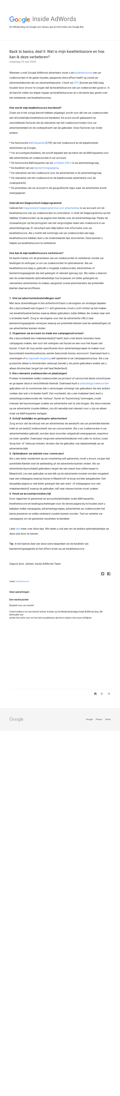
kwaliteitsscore (83, 72)
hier (18, 528)
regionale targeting (39, 358)
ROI (47, 308)
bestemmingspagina (46, 167)
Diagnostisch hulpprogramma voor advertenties (51, 208)
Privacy (99, 719)
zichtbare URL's (63, 162)
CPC (76, 82)
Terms (108, 719)
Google (89, 719)
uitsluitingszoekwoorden (94, 383)
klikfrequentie (37, 142)
